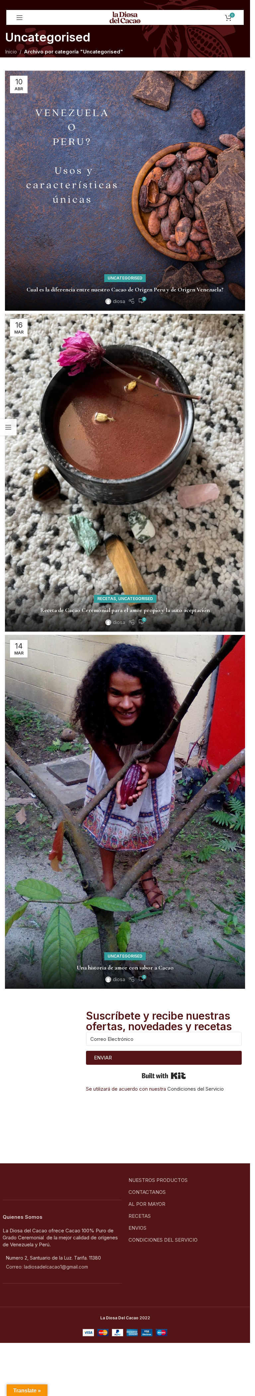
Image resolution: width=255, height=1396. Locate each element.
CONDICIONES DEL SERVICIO (163, 1240)
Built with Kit (164, 1076)
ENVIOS (137, 1228)
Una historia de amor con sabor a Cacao (125, 967)
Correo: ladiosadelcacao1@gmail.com (47, 1267)
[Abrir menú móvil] (19, 17)
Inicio (11, 51)
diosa (119, 301)
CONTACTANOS (147, 1192)
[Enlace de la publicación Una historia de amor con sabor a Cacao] (125, 812)
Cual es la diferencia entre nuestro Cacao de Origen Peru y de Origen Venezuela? (125, 289)
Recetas (106, 598)
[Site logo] (125, 17)
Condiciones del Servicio (195, 1089)
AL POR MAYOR (146, 1204)
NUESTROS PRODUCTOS (158, 1180)
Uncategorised (125, 277)
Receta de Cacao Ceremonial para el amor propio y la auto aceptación (125, 610)
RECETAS (139, 1216)
